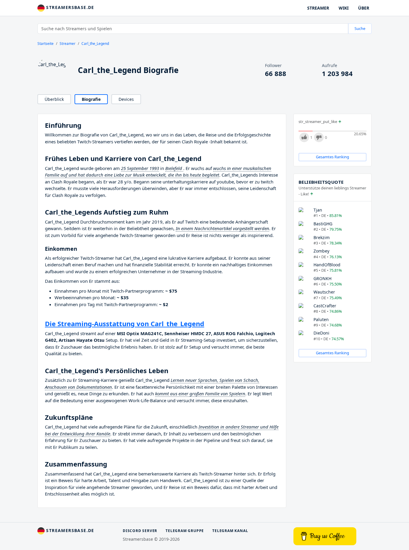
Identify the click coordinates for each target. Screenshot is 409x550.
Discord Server (140, 530)
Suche (360, 28)
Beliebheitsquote (321, 182)
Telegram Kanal (230, 530)
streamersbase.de (69, 7)
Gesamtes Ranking (332, 156)
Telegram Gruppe (185, 530)
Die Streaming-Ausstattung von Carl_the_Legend (124, 323)
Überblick (54, 99)
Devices (126, 99)
